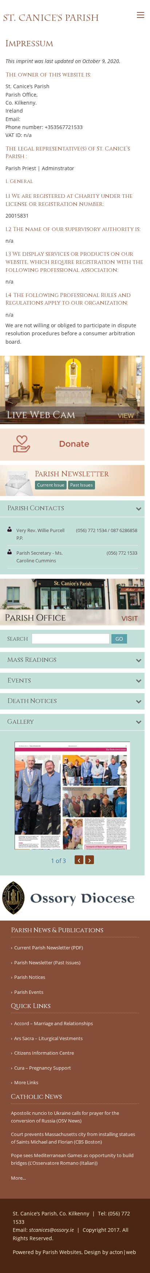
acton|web (123, 1252)
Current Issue (50, 485)
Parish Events (28, 992)
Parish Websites (62, 1252)
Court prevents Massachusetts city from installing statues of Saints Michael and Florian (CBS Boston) (73, 1138)
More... (18, 1178)
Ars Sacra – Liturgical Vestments (48, 1038)
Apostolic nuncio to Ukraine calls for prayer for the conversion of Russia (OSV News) (65, 1117)
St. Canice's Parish (51, 18)
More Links (26, 1082)
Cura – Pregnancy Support (42, 1068)
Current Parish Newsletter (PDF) (48, 947)
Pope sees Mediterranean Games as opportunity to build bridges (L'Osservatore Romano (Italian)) (72, 1159)
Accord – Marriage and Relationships (53, 1023)
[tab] (72, 508)
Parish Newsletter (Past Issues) (47, 962)
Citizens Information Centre (44, 1053)
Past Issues (81, 485)
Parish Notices (29, 977)
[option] (72, 796)
